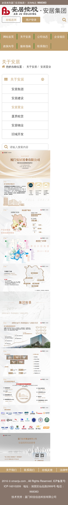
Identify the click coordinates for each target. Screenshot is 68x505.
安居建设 (18, 98)
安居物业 (18, 125)
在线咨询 (11, 19)
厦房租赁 (18, 116)
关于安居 (25, 36)
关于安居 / (32, 66)
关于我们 (11, 470)
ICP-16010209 (12, 486)
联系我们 (42, 46)
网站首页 (8, 36)
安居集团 (18, 89)
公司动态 (42, 36)
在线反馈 (47, 470)
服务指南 (25, 46)
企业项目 (59, 36)
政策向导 (8, 46)
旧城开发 (18, 134)
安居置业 (45, 66)
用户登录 (31, 19)
